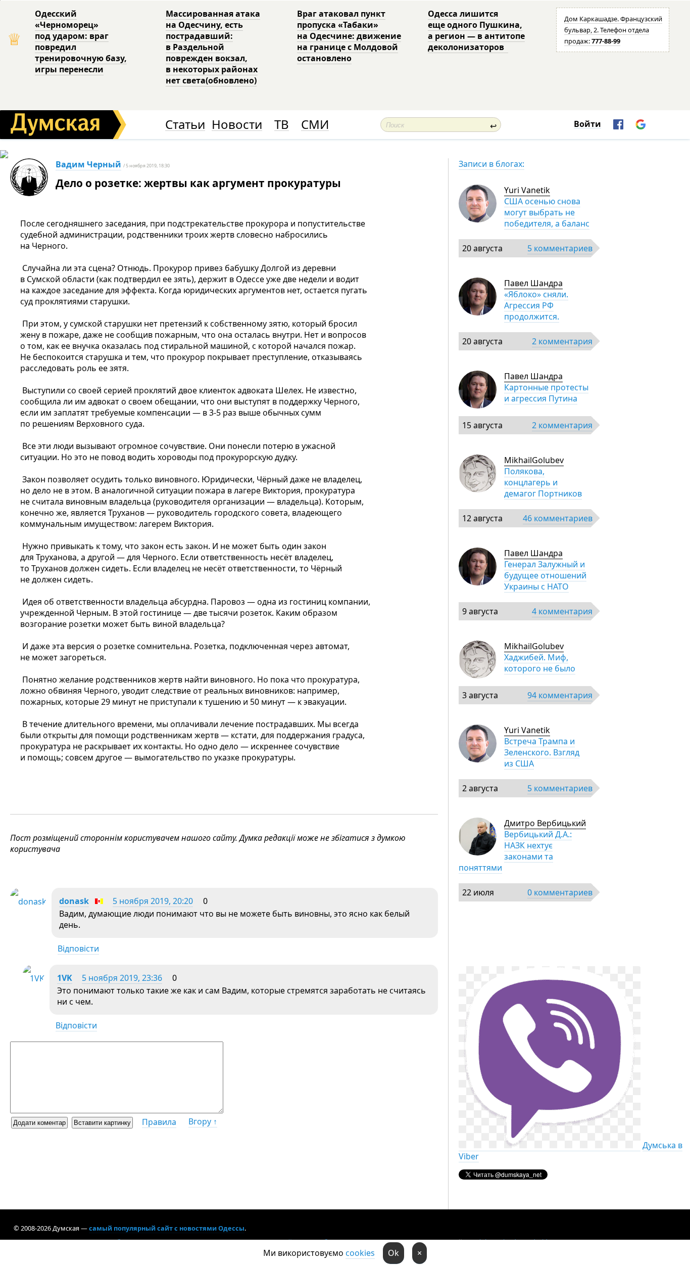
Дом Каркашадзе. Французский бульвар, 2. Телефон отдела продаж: (613, 30)
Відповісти (78, 948)
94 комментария (560, 695)
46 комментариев (558, 518)
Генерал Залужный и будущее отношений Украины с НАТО (545, 575)
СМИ (315, 124)
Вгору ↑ (202, 1121)
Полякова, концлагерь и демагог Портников (543, 482)
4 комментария (562, 611)
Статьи (185, 124)
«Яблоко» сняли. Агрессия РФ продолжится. (536, 305)
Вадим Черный (88, 164)
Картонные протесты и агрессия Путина (546, 393)
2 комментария (562, 341)
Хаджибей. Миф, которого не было (539, 663)
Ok (393, 1252)
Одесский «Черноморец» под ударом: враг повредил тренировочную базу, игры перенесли (81, 41)
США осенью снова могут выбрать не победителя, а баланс (546, 212)
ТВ (281, 124)
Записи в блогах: (491, 163)
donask (74, 901)
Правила (159, 1121)
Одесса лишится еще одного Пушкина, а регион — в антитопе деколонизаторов (476, 30)
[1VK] (33, 978)
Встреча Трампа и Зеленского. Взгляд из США (541, 752)
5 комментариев (560, 248)
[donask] (28, 901)
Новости (237, 124)
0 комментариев (560, 892)
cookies (360, 1252)
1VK (64, 977)
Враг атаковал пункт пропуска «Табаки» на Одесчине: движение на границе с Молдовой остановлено (349, 36)
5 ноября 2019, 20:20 (153, 901)
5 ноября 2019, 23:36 (122, 977)
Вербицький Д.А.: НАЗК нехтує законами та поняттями (515, 851)
